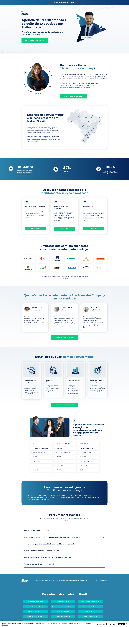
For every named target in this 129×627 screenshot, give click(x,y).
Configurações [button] (101, 624)
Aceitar (121, 624)
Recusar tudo (111, 624)
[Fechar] (127, 624)
